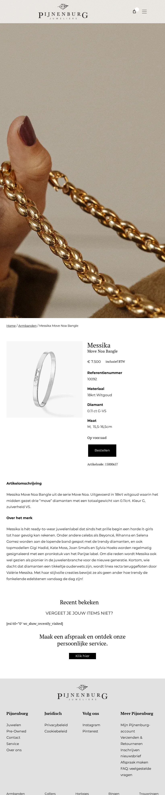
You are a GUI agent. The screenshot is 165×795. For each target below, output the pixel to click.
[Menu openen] (144, 11)
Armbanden (27, 326)
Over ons (14, 750)
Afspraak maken (134, 762)
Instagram (91, 725)
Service (12, 744)
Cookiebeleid (55, 731)
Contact (13, 737)
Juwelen (13, 725)
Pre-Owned (16, 731)
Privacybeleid (56, 725)
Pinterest (90, 731)
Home (11, 326)
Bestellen (102, 450)
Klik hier (82, 656)
